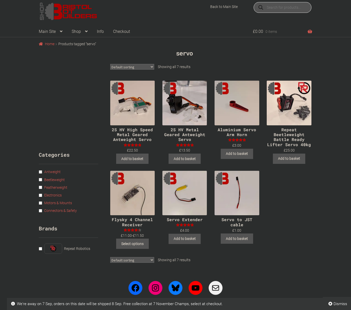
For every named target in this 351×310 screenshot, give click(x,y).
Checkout (121, 31)
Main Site (47, 31)
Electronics (53, 195)
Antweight (52, 172)
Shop (76, 31)
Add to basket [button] (132, 159)
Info (100, 31)
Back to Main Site (224, 7)
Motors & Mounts (58, 203)
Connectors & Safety (60, 211)
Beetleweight (54, 180)
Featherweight (55, 187)
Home (49, 44)
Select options (132, 244)
